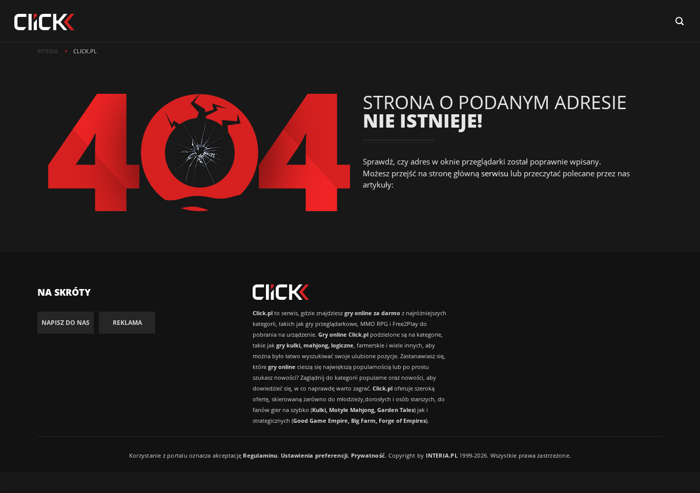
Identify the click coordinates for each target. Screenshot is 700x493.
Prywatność (368, 455)
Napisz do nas (66, 322)
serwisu (494, 173)
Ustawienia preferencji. (315, 455)
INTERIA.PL (442, 455)
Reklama (127, 322)
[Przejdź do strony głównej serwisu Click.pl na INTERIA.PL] (44, 22)
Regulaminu (260, 455)
